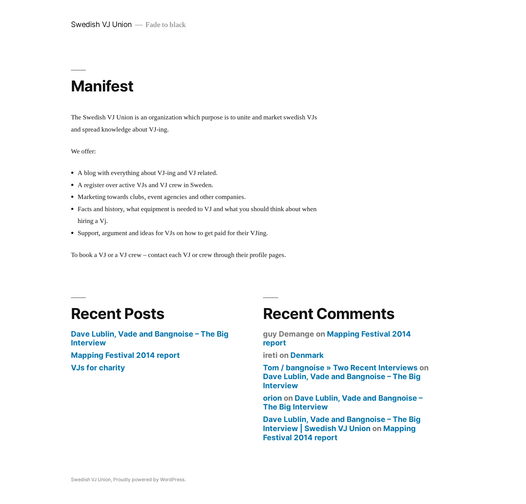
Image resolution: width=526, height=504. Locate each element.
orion (272, 398)
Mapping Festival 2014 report (125, 355)
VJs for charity (98, 367)
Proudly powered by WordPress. (149, 479)
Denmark (307, 355)
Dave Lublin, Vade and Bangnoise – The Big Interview (150, 338)
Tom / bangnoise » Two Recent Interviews (340, 367)
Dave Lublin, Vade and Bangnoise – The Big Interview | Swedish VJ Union (342, 424)
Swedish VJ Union (101, 24)
